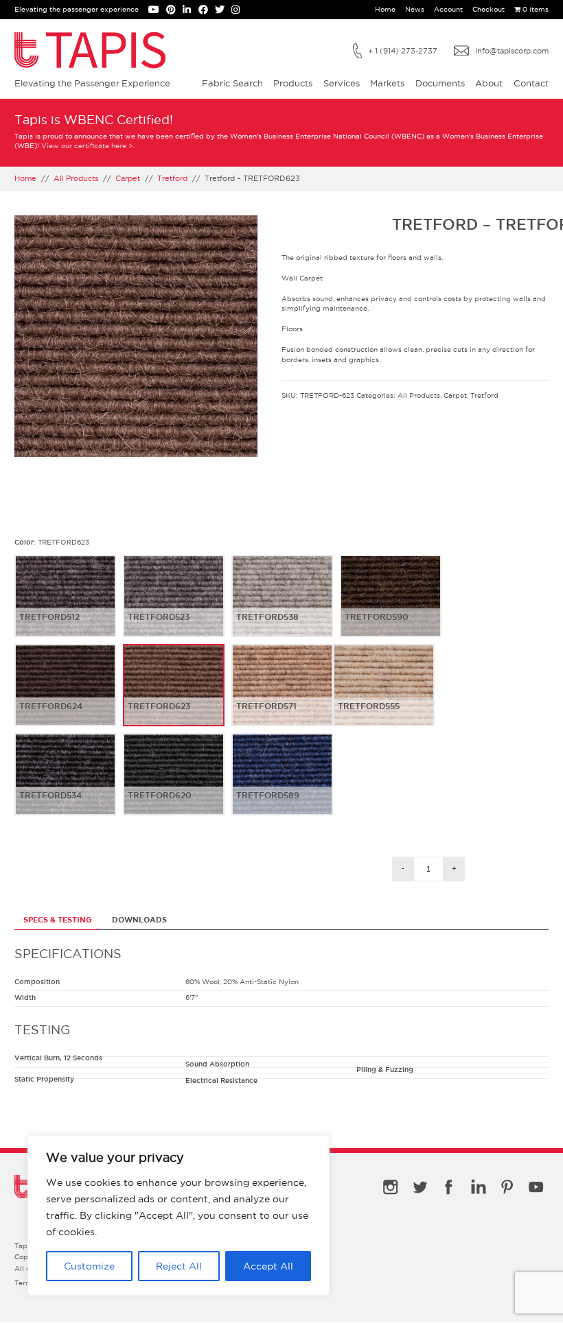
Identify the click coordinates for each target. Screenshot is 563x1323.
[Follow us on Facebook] (206, 10)
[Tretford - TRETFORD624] (65, 696)
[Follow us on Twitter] (223, 10)
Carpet (127, 178)
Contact (531, 83)
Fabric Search (232, 83)
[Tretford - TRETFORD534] (65, 785)
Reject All (179, 1266)
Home (385, 9)
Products (292, 83)
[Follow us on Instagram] (237, 10)
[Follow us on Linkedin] (190, 10)
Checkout (488, 9)
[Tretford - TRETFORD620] (173, 785)
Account (448, 9)
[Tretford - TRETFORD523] (173, 607)
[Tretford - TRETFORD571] (282, 696)
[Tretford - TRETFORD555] (383, 696)
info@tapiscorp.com (512, 51)
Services (341, 83)
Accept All (268, 1266)
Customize (89, 1266)
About (489, 83)
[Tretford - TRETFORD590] (390, 607)
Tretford (172, 178)
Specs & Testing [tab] (57, 920)
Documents (440, 83)
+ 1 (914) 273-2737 (402, 51)
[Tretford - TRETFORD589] (282, 785)
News (414, 9)
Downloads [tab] (139, 920)
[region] (178, 1215)
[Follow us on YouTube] (157, 10)
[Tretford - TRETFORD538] (282, 607)
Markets (387, 83)
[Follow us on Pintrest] (174, 10)
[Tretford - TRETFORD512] (65, 607)
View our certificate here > (87, 146)
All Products (76, 178)
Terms (25, 1283)
